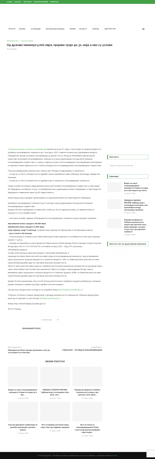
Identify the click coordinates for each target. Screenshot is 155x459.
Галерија (95, 29)
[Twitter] (132, 29)
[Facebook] (130, 29)
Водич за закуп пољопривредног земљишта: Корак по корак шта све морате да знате (136, 186)
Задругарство (110, 29)
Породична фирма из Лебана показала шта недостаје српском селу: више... (87, 392)
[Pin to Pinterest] (66, 320)
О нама (9, 2)
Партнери (27, 2)
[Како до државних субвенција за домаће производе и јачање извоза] (23, 411)
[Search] (147, 29)
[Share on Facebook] (62, 320)
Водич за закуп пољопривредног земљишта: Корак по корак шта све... (22, 392)
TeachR (114, 455)
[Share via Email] (69, 320)
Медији (73, 29)
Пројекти (83, 29)
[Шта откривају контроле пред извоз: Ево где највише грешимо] (55, 411)
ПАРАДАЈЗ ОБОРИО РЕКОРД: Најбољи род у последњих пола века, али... (55, 392)
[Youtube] (137, 29)
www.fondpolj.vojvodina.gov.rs (70, 289)
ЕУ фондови (35, 29)
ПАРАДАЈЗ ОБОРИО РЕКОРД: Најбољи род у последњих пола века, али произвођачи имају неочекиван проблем (136, 205)
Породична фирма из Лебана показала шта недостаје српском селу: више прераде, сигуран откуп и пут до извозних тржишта (135, 226)
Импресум (54, 2)
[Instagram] (135, 29)
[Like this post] (59, 320)
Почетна (11, 29)
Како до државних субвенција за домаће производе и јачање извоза (22, 427)
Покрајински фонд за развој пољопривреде (27, 149)
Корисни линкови (41, 2)
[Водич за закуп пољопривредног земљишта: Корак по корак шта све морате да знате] (23, 377)
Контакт (17, 2)
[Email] (140, 29)
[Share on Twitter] (64, 320)
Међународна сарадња (55, 29)
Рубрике (22, 29)
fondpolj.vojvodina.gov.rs (50, 298)
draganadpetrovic (31, 328)
